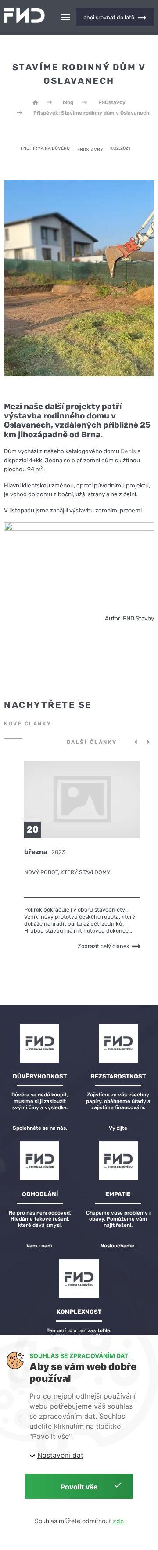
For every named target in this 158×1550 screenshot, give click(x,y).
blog (68, 102)
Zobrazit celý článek (103, 946)
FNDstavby (112, 102)
